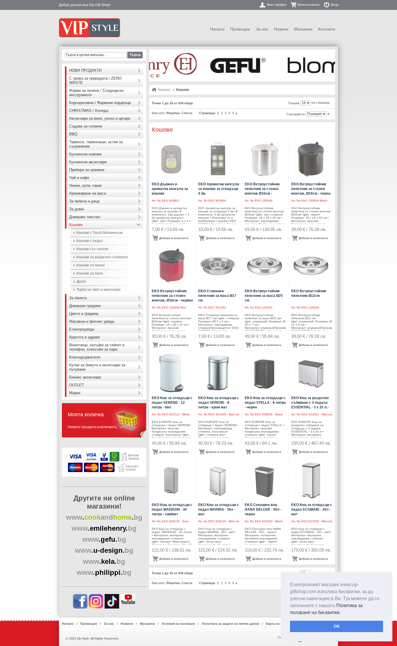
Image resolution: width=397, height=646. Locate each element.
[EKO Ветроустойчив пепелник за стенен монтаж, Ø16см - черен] (310, 159)
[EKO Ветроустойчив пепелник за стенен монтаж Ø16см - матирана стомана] (264, 159)
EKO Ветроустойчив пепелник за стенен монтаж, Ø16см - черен (310, 188)
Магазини (303, 29)
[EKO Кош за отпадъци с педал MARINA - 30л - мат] (217, 480)
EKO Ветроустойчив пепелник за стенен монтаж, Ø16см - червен (172, 295)
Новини (281, 29)
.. (104, 517)
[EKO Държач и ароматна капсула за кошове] (171, 159)
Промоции (240, 29)
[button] (343, 613)
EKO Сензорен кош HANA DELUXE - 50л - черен (263, 509)
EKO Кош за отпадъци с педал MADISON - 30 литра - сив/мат (172, 509)
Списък (186, 113)
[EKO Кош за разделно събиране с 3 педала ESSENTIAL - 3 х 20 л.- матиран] (310, 373)
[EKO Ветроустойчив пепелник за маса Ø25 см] (264, 266)
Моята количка (308, 4)
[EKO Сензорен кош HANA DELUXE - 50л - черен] (264, 480)
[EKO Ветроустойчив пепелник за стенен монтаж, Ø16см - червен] (171, 266)
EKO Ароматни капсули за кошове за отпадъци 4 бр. (218, 188)
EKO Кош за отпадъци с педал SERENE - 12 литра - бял (172, 402)
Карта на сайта (277, 623)
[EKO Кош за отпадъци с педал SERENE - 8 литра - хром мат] (217, 373)
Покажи (293, 103)
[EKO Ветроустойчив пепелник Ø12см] (310, 266)
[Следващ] (237, 113)
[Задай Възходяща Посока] (329, 113)
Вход (334, 4)
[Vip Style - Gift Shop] (89, 27)
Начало (217, 29)
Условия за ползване (178, 623)
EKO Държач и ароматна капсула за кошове (170, 188)
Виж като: (159, 113)
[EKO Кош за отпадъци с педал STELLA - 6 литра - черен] (264, 373)
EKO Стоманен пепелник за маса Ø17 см (217, 295)
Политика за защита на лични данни (230, 623)
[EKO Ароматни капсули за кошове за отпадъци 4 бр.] (217, 159)
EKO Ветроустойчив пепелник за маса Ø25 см (264, 295)
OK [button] (337, 626)
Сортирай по (295, 114)
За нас (262, 29)
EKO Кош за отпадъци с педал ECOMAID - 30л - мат (311, 509)
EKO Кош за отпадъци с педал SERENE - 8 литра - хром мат (218, 402)
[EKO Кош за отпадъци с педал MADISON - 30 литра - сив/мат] (171, 480)
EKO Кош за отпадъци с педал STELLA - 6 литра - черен (265, 402)
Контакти (326, 29)
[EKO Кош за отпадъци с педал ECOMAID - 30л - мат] (310, 480)
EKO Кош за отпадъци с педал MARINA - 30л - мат (218, 509)
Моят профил (276, 4)
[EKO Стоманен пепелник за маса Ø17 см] (217, 266)
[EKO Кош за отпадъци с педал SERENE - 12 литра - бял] (171, 373)
